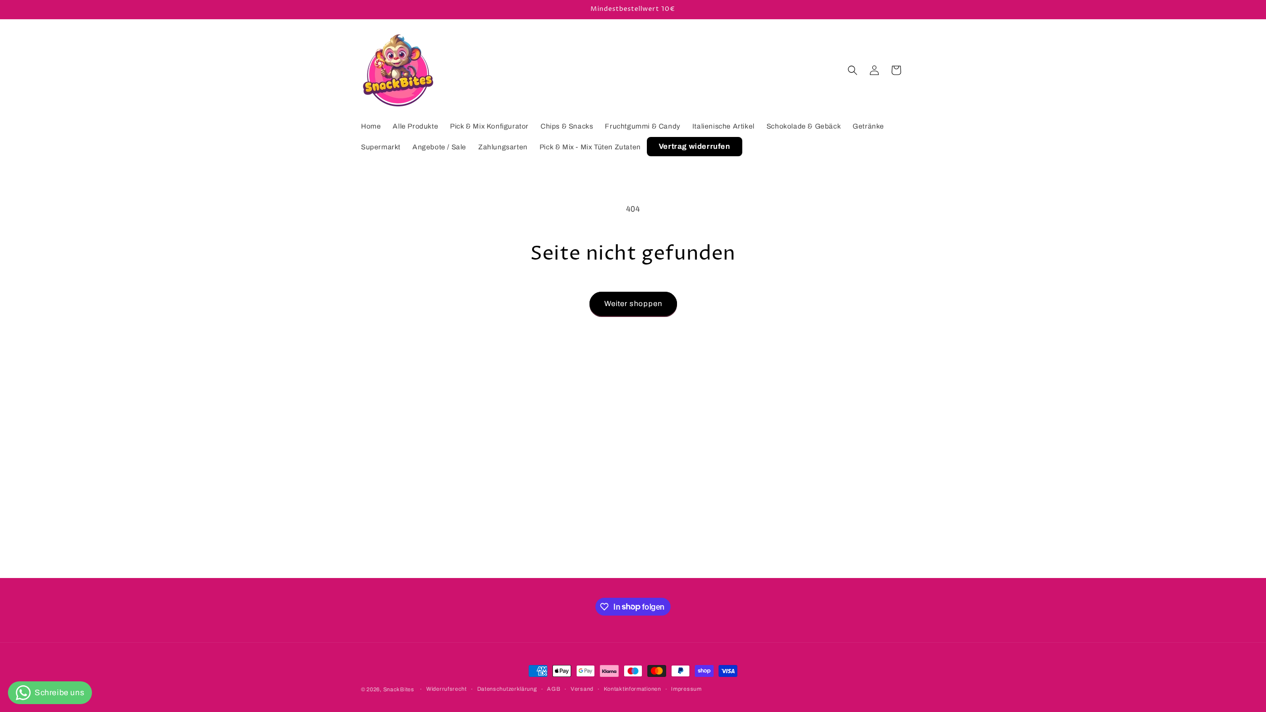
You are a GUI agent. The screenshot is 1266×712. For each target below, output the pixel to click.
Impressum (686, 689)
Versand (582, 689)
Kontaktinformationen (632, 689)
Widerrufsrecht (446, 689)
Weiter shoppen (633, 304)
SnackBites (398, 689)
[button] (852, 70)
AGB (553, 689)
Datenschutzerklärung (507, 689)
